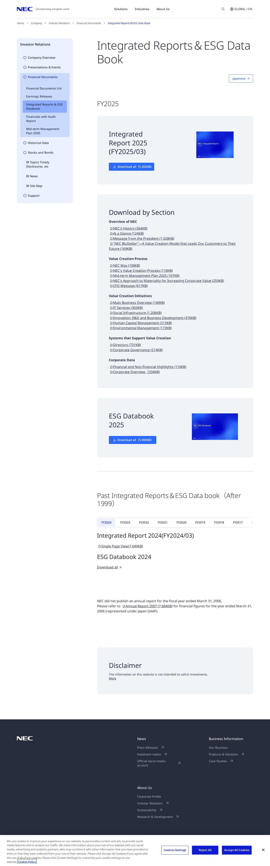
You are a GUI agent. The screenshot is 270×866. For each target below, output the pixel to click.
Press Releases (147, 748)
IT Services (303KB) (128, 307)
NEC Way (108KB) (126, 265)
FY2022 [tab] (144, 522)
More (112, 678)
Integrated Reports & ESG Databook (44, 106)
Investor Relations (59, 23)
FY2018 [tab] (219, 522)
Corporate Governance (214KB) (138, 350)
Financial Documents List (44, 88)
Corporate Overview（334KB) (136, 371)
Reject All (205, 850)
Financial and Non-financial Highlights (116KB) (149, 366)
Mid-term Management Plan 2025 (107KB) (146, 275)
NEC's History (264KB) (130, 228)
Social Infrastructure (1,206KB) (137, 312)
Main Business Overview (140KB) (139, 302)
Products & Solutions (223, 754)
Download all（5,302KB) (134, 167)
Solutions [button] (121, 9)
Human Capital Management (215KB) (142, 323)
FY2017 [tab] (238, 522)
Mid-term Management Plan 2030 (42, 131)
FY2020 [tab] (181, 522)
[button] (241, 9)
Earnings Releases (39, 96)
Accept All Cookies (236, 850)
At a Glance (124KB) (128, 233)
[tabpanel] (175, 550)
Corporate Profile (149, 796)
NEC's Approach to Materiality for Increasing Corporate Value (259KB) (168, 280)
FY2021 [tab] (163, 522)
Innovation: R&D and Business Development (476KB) (154, 317)
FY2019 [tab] (200, 522)
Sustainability (146, 810)
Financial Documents (89, 23)
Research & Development (155, 817)
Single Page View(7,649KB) (122, 546)
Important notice (149, 754)
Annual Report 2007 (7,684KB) (149, 606)
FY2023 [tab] (125, 522)
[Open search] (223, 9)
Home (20, 23)
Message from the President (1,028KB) (143, 238)
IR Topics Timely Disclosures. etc (37, 164)
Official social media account (151, 763)
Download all (107, 567)
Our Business (218, 748)
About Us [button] (163, 9)
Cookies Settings (175, 850)
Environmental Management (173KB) (142, 328)
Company (36, 23)
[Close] (263, 850)
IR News (32, 176)
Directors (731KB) (127, 344)
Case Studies (218, 761)
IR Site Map (34, 186)
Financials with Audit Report (41, 119)
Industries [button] (142, 9)
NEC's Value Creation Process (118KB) (143, 270)
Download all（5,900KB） (135, 440)
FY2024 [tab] (106, 522)
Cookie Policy (27, 861)
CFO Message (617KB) (130, 285)
